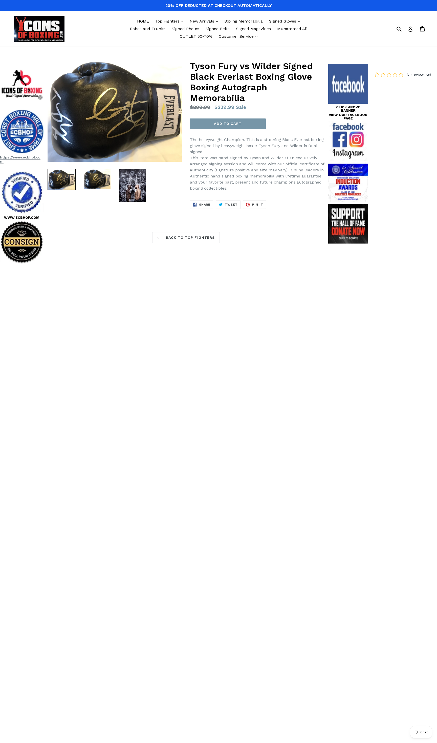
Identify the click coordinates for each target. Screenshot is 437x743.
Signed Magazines (253, 28)
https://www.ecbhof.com (20, 159)
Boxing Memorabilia (243, 21)
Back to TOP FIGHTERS (190, 237)
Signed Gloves (285, 21)
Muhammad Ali (292, 28)
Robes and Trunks (147, 28)
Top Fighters (170, 21)
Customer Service (239, 36)
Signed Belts (218, 28)
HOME (143, 21)
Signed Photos (185, 28)
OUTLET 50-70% (196, 36)
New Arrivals (205, 21)
